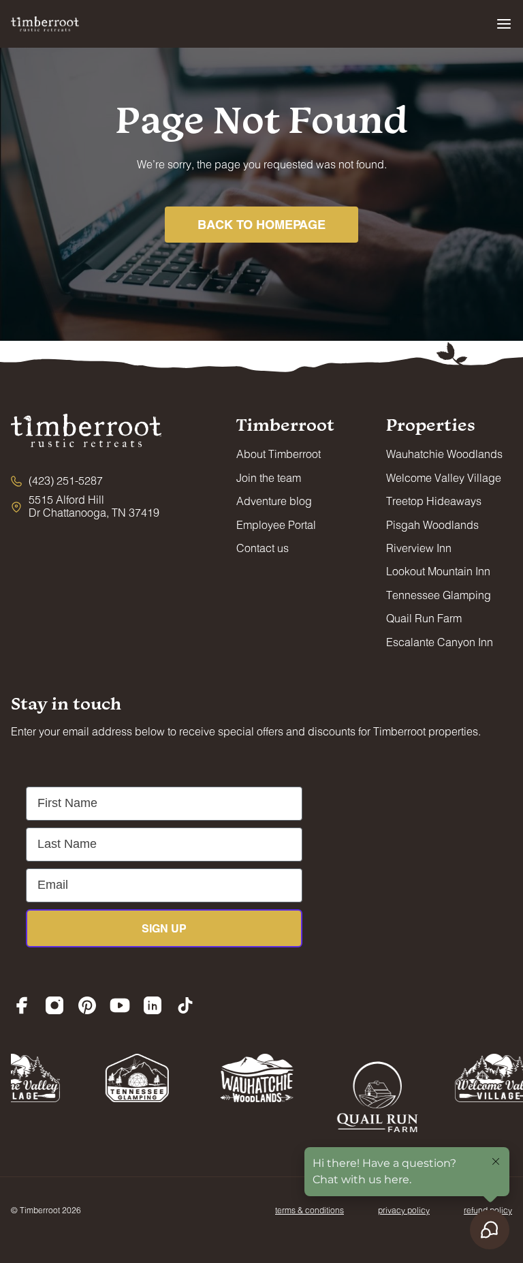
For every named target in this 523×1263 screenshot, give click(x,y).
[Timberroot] (45, 23)
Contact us (262, 547)
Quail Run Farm (424, 617)
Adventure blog (274, 500)
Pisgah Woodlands (432, 524)
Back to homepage (261, 224)
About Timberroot (278, 453)
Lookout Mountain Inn (438, 570)
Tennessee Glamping (438, 594)
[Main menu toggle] (504, 24)
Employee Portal (276, 524)
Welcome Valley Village (443, 477)
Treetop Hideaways (433, 500)
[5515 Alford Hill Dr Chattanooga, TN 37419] (86, 506)
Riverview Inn (418, 547)
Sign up (164, 928)
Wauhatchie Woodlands (444, 453)
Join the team (268, 477)
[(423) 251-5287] (57, 480)
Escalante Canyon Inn (439, 641)
